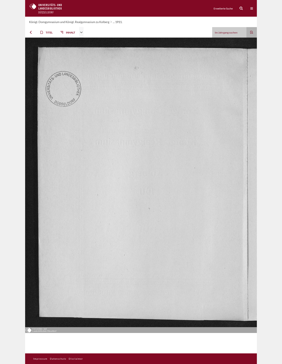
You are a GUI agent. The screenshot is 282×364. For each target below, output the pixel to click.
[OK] (241, 8)
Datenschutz (58, 358)
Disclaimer (76, 358)
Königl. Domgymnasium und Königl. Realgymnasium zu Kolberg (69, 22)
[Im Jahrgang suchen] (251, 32)
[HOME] (48, 8)
